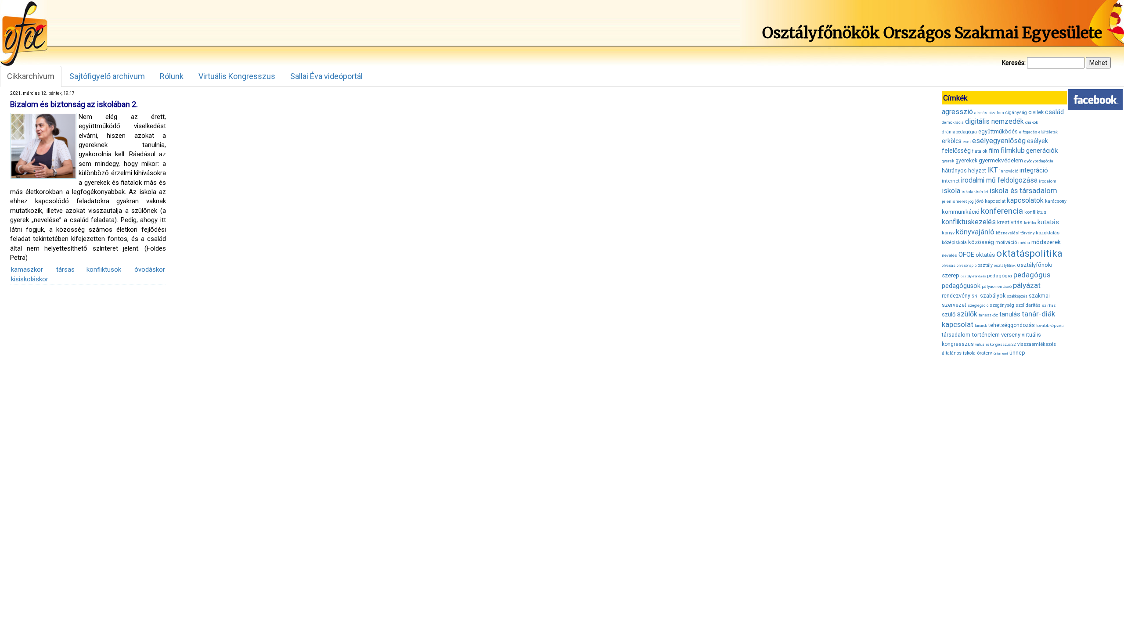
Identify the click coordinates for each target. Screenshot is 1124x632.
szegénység (1002, 305)
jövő (979, 201)
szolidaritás (1028, 305)
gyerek (948, 161)
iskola (951, 191)
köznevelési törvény (1015, 232)
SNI (975, 296)
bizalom (996, 112)
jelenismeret (954, 201)
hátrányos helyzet (964, 170)
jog (971, 201)
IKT (992, 169)
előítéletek (1048, 132)
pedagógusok (961, 285)
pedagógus (1032, 274)
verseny (1010, 334)
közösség (981, 242)
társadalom (956, 334)
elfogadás (1028, 132)
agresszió (957, 112)
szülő (948, 314)
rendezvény (956, 295)
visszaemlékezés (1036, 344)
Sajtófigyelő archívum (107, 76)
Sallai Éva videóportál (326, 76)
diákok (1031, 122)
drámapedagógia (959, 132)
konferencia (1002, 210)
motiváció (1006, 242)
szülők (967, 314)
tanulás (1009, 314)
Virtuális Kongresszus (236, 76)
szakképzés (1017, 296)
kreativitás (1010, 222)
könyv (948, 233)
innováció (1008, 171)
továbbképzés (1050, 325)
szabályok (992, 296)
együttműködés (998, 131)
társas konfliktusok (88, 269)
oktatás (985, 254)
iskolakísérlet (975, 191)
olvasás (948, 265)
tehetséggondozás (1011, 325)
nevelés (949, 255)
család (1054, 112)
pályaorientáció (997, 286)
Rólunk (172, 76)
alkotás (980, 113)
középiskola (954, 242)
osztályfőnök (1005, 265)
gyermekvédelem (1001, 160)
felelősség (956, 150)
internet (951, 181)
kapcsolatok (1025, 201)
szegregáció (978, 305)
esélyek (1037, 140)
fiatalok (979, 151)
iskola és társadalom (1023, 190)
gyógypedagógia (1038, 161)
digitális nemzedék (994, 121)
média (1024, 243)
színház (1049, 305)
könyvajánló (975, 232)
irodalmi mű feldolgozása (999, 180)
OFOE (966, 255)
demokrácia (953, 122)
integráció (1034, 170)
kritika (1030, 223)
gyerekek (966, 161)
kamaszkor (27, 269)
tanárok (981, 325)
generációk (1042, 150)
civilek (1036, 112)
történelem (986, 334)
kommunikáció (961, 211)
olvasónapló (966, 265)
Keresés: (1014, 62)
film (994, 150)
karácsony (1055, 201)
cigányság (1016, 112)
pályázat (1027, 285)
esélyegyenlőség (999, 140)
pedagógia (999, 276)
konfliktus (1035, 212)
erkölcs (952, 140)
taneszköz (988, 315)
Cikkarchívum (30, 76)
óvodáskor (149, 269)
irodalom (1047, 181)
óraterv (984, 353)
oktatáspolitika (1029, 253)
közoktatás (1047, 233)
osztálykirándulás (973, 276)
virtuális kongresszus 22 (995, 344)
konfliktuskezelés (969, 222)
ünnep (1017, 352)
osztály (985, 265)
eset (967, 142)
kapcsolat (995, 201)
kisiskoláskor (29, 279)
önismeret (1001, 354)
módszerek (1046, 241)
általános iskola (959, 353)
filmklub (1013, 150)
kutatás (1048, 222)
